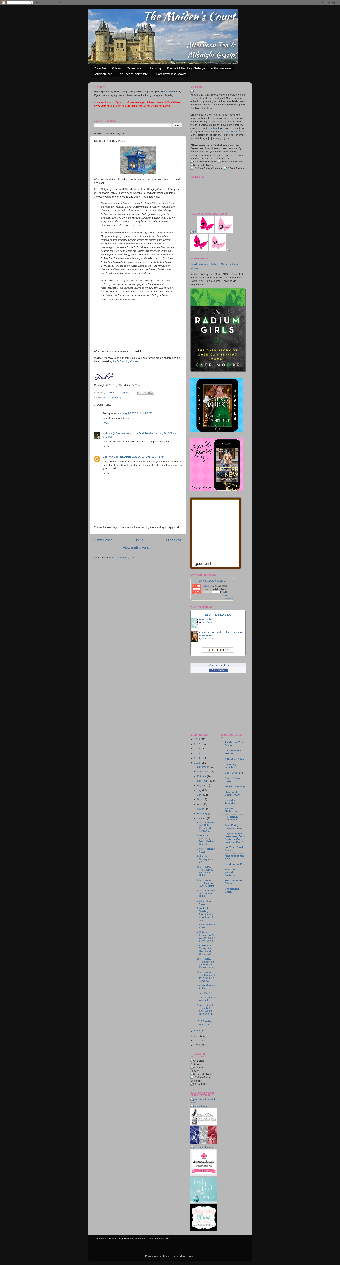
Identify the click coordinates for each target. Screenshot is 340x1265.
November (203, 771)
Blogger (190, 1256)
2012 (197, 1031)
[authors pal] (203, 1230)
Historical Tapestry (230, 802)
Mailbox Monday (112, 397)
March (201, 809)
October (202, 776)
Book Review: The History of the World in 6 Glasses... (205, 976)
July (199, 790)
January (202, 818)
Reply (106, 422)
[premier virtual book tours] (203, 1102)
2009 (197, 1045)
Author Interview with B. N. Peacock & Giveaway (205, 826)
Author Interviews (221, 68)
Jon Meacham (207, 639)
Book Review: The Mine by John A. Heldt (205, 883)
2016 (197, 748)
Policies (116, 68)
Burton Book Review (232, 779)
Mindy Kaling (207, 622)
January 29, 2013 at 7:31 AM (148, 457)
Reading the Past (235, 864)
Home (139, 540)
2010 (197, 1040)
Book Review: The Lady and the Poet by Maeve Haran (205, 963)
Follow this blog (218, 670)
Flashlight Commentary (232, 793)
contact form (237, 131)
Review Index (135, 68)
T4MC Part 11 (204, 993)
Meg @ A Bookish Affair (117, 457)
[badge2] (203, 1174)
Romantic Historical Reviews (230, 872)
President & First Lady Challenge (186, 68)
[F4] (193, 232)
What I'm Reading (218, 614)
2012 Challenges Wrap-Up (205, 999)
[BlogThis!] (142, 393)
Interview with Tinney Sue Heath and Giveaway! (204, 950)
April (200, 804)
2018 (197, 739)
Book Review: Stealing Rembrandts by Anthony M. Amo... (205, 914)
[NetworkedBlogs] (218, 665)
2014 (197, 758)
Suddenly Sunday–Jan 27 (204, 859)
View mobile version (138, 547)
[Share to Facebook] (149, 393)
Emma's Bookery (235, 786)
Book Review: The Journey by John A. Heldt (204, 871)
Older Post (174, 540)
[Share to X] (145, 393)
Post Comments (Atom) (122, 557)
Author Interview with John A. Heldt (205, 893)
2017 (197, 744)
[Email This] (138, 393)
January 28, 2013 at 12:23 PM (135, 413)
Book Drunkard (234, 772)
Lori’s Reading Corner (125, 361)
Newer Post (103, 540)
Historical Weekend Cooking (170, 73)
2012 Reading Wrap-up (204, 1023)
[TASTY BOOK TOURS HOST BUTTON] (203, 1202)
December (203, 766)
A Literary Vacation (230, 766)
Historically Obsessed (231, 818)
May (200, 799)
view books (229, 598)
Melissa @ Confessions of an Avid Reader (128, 433)
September (203, 780)
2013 (197, 762)
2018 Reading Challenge (212, 580)
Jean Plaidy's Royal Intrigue (233, 826)
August (201, 785)
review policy (236, 155)
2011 (197, 1036)
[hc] (193, 91)
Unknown (111, 392)
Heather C (207, 585)
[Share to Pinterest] (152, 393)
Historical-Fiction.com (232, 810)
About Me (100, 68)
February (202, 813)
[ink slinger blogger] (202, 1147)
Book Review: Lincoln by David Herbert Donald (205, 840)
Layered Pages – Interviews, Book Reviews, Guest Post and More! (235, 837)
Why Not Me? (206, 619)
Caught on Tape (103, 73)
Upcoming (155, 68)
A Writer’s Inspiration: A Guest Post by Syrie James (205, 936)
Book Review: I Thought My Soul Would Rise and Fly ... (204, 1011)
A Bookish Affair (234, 759)
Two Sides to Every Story (133, 73)
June (200, 795)
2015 (197, 753)
